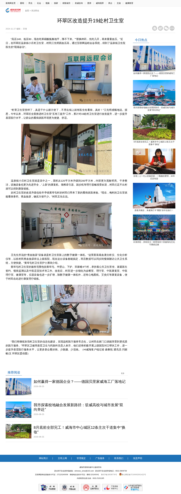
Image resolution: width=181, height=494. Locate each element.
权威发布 (79, 3)
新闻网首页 (11, 3)
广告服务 (99, 458)
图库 (89, 3)
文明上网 (62, 458)
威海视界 (100, 3)
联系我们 (118, 458)
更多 (122, 373)
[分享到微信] (166, 28)
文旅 (119, 3)
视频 (47, 3)
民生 (31, 3)
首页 (27, 10)
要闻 (22, 3)
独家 (56, 3)
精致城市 (66, 3)
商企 (110, 3)
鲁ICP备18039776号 (109, 475)
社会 (39, 3)
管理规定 (81, 458)
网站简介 (43, 458)
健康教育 (129, 3)
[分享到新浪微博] (160, 28)
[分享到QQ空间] (154, 28)
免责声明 (137, 458)
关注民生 (35, 10)
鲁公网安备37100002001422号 (134, 475)
